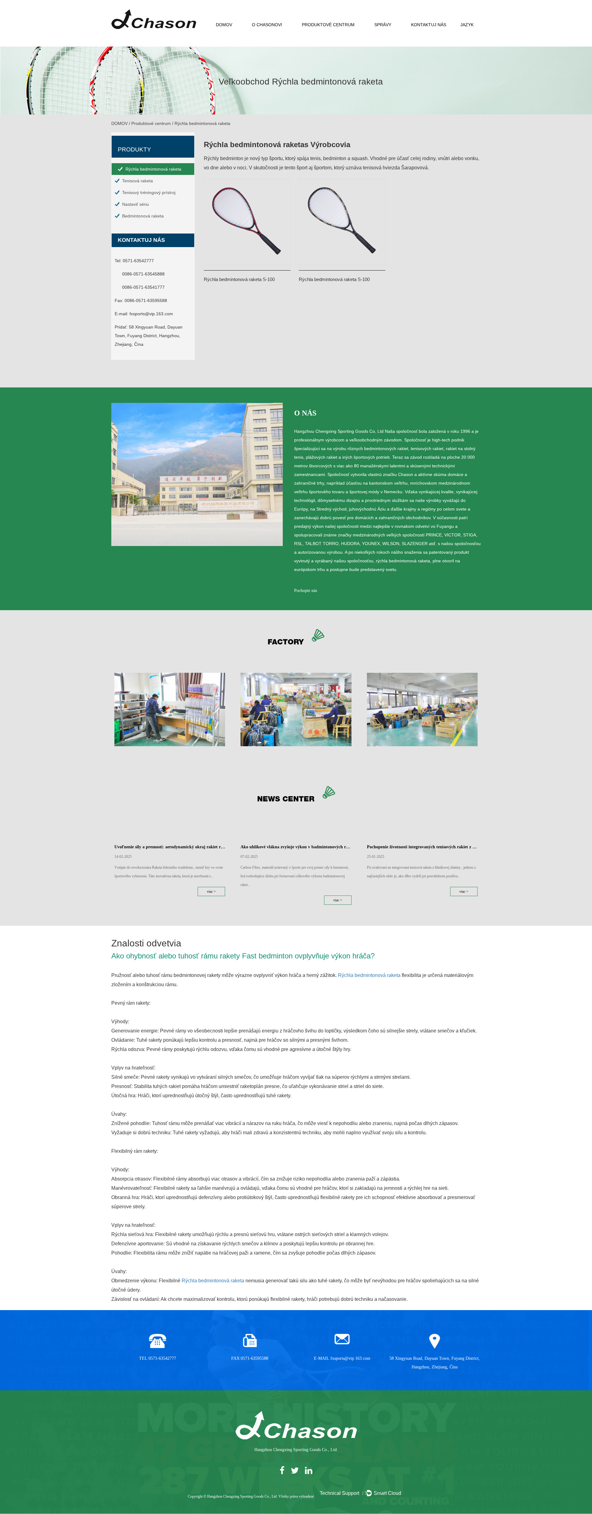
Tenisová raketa (137, 180)
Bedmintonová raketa (143, 215)
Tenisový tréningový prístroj (148, 192)
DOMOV (224, 24)
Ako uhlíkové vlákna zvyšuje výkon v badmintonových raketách (295, 847)
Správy (382, 24)
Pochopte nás (305, 590)
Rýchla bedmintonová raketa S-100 (239, 279)
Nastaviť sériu (135, 204)
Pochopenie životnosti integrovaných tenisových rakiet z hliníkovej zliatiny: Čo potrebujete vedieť (422, 847)
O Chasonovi (267, 24)
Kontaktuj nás (428, 24)
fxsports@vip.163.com (151, 313)
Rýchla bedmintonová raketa (153, 169)
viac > (211, 891)
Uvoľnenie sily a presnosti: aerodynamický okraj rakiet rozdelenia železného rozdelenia (169, 847)
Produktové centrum (328, 24)
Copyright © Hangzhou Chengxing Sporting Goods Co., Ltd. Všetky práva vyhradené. (251, 1496)
